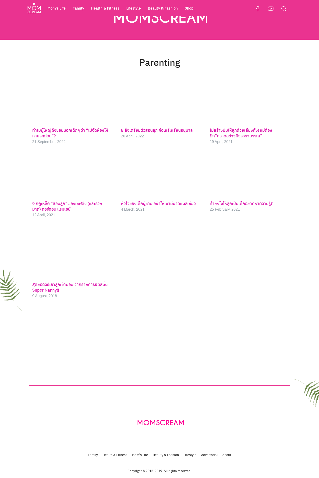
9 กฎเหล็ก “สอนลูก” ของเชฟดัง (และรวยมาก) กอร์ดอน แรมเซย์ (67, 206)
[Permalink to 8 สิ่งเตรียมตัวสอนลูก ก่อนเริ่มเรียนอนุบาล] (159, 102)
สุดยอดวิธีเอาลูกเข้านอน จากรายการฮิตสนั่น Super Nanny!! (70, 287)
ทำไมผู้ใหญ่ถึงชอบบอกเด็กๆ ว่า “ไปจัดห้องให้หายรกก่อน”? (70, 133)
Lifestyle (133, 8)
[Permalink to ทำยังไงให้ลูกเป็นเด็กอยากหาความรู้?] (248, 175)
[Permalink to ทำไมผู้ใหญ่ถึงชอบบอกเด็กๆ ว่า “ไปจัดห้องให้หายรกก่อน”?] (71, 102)
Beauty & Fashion (163, 8)
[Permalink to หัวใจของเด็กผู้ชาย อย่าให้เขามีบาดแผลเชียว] (159, 175)
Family (78, 8)
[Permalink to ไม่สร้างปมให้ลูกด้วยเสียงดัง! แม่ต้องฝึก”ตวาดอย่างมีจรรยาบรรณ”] (248, 102)
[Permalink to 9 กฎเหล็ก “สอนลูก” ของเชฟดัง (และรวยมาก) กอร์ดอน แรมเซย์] (71, 175)
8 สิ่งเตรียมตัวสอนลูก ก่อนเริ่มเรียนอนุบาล (157, 130)
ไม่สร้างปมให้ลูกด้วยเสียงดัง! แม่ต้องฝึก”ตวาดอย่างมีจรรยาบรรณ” (241, 133)
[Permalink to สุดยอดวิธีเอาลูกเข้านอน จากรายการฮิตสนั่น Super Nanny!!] (71, 252)
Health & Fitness (105, 8)
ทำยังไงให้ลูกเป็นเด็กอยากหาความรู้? (241, 203)
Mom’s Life (56, 8)
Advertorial (209, 454)
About (226, 454)
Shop (189, 8)
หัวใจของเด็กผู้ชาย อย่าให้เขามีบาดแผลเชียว (158, 203)
